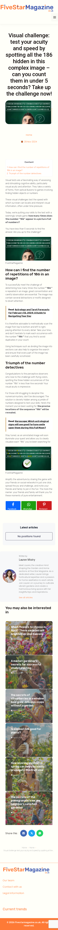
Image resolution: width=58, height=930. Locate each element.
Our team (8, 880)
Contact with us (12, 886)
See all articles (26, 597)
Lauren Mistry (27, 559)
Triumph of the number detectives (24, 173)
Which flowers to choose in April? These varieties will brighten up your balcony (28, 630)
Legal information (13, 893)
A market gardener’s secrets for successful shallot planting (26, 664)
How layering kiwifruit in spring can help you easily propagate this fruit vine (27, 766)
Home (29, 134)
